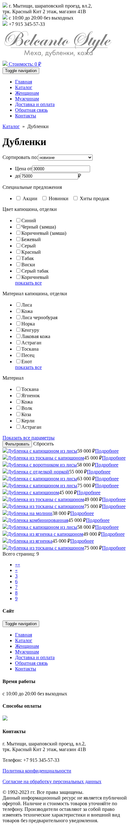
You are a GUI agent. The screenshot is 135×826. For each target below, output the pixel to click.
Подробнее (107, 451)
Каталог (23, 87)
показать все (28, 283)
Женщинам (27, 93)
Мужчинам (27, 98)
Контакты (25, 115)
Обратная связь (31, 110)
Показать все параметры (29, 437)
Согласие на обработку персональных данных (52, 781)
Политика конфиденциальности (37, 770)
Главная (23, 81)
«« (17, 564)
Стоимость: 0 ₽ (24, 64)
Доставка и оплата (35, 104)
